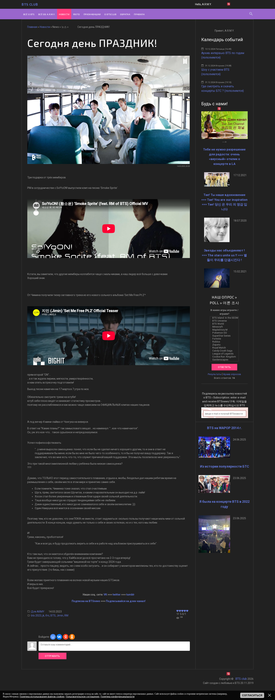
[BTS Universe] (225, 320)
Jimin (60, 615)
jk (43, 615)
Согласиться (252, 695)
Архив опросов (232, 374)
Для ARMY (37, 611)
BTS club (30, 4)
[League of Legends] (225, 353)
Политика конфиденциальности (117, 696)
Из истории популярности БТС (224, 466)
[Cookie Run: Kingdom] (225, 356)
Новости (45, 26)
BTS (53, 615)
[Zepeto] (225, 344)
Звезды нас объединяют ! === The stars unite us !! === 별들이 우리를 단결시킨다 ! (224, 255)
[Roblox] (225, 341)
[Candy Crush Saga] (225, 350)
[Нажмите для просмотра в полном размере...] (108, 163)
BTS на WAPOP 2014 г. (224, 428)
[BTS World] (225, 323)
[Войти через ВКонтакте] (59, 637)
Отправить (52, 656)
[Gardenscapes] (225, 359)
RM (66, 615)
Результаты (214, 374)
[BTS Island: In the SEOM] (225, 317)
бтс (47, 615)
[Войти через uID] (53, 637)
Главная (32, 26)
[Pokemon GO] (225, 332)
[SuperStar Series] (225, 335)
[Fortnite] (225, 338)
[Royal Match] (225, 347)
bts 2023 (36, 615)
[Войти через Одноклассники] (72, 637)
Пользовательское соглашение (82, 696)
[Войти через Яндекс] (65, 637)
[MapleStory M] (225, 329)
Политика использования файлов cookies (42, 696)
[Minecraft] (225, 326)
